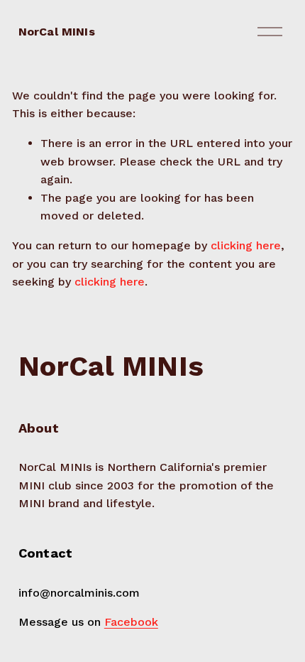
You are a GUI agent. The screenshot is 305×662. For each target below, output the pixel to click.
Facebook (131, 622)
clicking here (246, 245)
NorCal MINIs (56, 31)
